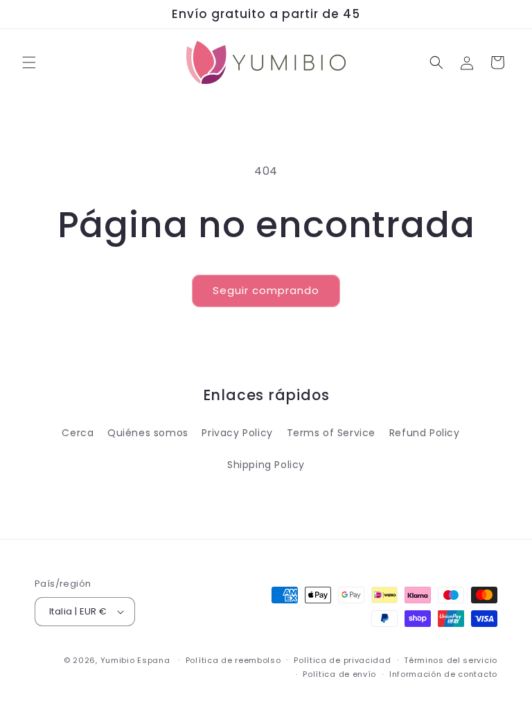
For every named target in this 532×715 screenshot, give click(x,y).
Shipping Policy (266, 465)
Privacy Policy (237, 433)
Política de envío (339, 674)
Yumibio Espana (135, 660)
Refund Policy (424, 433)
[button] (29, 62)
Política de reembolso (233, 660)
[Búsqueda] (436, 62)
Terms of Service (331, 433)
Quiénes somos (147, 433)
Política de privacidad (342, 660)
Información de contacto (443, 674)
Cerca (78, 433)
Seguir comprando (266, 290)
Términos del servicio (450, 660)
